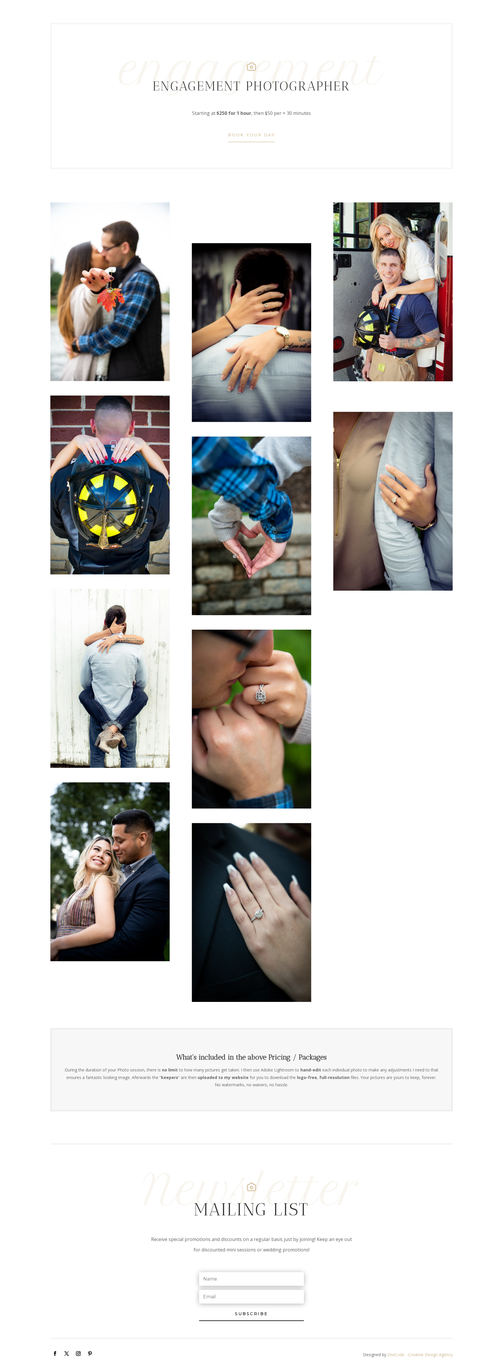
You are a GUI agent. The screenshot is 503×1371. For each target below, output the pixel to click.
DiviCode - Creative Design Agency (420, 1354)
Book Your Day (251, 135)
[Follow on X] (66, 1353)
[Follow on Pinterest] (90, 1353)
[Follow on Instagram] (78, 1353)
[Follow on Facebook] (55, 1353)
